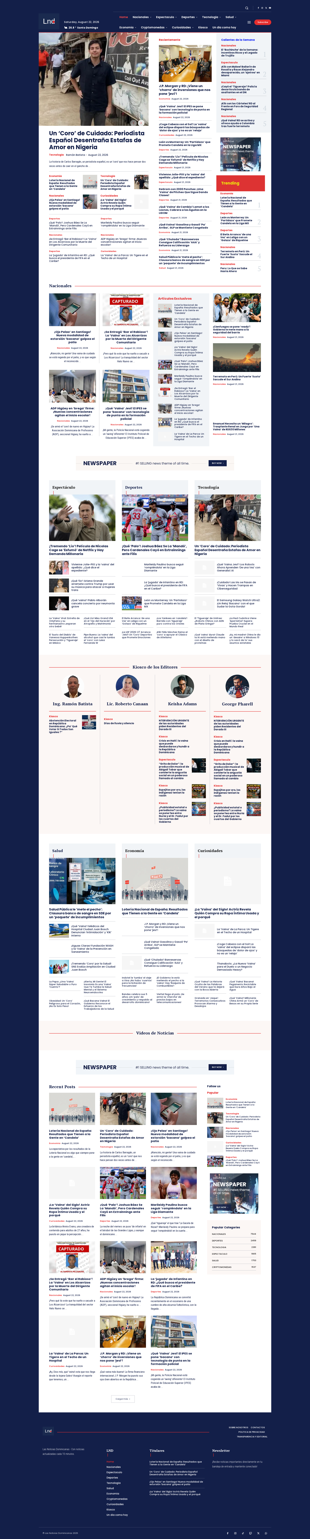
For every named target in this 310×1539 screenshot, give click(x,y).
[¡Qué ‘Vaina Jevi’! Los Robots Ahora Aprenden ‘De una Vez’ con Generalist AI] (204, 568)
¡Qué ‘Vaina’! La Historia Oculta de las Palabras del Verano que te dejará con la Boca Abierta (209, 985)
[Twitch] (251, 1533)
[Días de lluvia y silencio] (144, 722)
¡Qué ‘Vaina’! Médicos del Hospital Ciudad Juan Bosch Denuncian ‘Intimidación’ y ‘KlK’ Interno (91, 930)
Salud (162, 268)
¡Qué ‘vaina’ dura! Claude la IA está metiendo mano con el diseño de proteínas (210, 638)
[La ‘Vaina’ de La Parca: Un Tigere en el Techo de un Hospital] (165, 436)
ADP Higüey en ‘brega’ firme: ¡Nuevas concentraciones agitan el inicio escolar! (124, 241)
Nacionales (56, 196)
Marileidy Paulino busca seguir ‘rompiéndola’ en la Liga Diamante (123, 224)
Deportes (54, 219)
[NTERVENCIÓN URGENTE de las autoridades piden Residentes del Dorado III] (199, 722)
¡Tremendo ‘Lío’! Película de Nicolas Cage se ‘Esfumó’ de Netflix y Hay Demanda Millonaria (183, 160)
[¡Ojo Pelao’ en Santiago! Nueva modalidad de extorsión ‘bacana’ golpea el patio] (90, 202)
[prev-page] (133, 123)
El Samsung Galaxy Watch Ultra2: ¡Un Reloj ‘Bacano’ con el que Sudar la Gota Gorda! (238, 603)
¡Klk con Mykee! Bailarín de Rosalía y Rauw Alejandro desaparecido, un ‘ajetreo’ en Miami (240, 71)
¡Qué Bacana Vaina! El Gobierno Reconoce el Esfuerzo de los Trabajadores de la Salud (99, 1004)
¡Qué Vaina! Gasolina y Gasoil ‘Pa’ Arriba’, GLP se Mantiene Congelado (183, 226)
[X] (266, 8)
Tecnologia (56, 154)
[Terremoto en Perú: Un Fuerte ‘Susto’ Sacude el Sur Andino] (237, 357)
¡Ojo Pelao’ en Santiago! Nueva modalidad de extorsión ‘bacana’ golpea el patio (64, 204)
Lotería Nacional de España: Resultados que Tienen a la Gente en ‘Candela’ (63, 185)
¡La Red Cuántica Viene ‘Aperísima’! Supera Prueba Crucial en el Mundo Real (242, 622)
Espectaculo (166, 167)
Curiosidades (109, 196)
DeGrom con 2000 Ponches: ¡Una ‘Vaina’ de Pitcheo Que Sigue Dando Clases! (183, 192)
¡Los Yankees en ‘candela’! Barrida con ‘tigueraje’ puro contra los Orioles (172, 621)
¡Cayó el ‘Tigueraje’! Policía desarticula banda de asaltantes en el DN (239, 89)
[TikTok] (243, 1533)
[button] (247, 8)
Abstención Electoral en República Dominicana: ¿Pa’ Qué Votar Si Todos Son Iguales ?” (63, 726)
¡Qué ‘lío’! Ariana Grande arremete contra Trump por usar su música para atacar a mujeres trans (93, 585)
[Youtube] (270, 8)
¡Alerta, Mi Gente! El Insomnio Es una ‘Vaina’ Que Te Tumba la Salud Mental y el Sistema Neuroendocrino (97, 987)
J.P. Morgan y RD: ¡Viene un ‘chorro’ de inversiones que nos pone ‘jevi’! (184, 90)
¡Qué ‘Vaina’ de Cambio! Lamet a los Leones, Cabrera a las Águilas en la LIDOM (184, 210)
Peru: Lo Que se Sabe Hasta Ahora (233, 270)
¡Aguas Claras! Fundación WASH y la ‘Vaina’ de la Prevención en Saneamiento (92, 949)
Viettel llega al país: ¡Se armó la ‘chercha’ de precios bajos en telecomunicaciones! (170, 998)
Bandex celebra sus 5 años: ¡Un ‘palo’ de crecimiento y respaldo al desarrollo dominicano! (137, 998)
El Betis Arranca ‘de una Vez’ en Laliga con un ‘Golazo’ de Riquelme (235, 237)
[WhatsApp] (266, 1533)
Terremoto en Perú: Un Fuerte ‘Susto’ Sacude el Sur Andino (236, 254)
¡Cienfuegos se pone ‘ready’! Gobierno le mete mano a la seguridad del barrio (231, 329)
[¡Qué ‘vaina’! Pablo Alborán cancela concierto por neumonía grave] (59, 603)
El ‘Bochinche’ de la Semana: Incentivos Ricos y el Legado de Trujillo (239, 52)
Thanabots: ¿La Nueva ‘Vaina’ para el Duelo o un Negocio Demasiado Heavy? (236, 967)
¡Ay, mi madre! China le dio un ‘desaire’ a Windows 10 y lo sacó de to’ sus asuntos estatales (245, 638)
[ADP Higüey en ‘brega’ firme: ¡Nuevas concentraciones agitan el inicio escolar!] (72, 386)
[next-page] (141, 123)
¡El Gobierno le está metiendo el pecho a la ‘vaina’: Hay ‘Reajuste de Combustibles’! (171, 981)
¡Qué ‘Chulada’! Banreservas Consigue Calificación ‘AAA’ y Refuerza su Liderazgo (179, 242)
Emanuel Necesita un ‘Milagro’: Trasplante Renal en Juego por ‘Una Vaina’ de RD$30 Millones (236, 426)
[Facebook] (258, 8)
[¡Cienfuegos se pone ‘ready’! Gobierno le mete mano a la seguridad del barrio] (237, 307)
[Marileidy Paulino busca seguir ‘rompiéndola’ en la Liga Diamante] (165, 379)
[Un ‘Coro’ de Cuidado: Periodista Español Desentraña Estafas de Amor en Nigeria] (94, 79)
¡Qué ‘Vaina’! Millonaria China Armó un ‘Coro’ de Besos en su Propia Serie (243, 1000)
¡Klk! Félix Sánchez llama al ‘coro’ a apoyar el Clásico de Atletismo (172, 634)
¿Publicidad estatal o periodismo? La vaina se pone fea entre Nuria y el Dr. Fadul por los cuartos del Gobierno (173, 815)
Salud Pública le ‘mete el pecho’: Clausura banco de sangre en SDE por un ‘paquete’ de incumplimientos (184, 260)
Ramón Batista (75, 155)
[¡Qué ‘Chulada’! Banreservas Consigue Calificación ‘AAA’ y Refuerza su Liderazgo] (132, 963)
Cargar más (122, 1399)
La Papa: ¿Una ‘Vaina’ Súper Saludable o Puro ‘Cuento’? (63, 984)
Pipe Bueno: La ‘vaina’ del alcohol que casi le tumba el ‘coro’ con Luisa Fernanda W (99, 638)
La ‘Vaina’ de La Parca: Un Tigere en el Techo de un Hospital (124, 257)
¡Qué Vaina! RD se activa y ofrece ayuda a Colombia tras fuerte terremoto (237, 123)
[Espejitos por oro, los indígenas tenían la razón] (199, 791)
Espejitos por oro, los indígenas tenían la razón (172, 792)
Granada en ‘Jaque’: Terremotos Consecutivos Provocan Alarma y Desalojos (210, 1002)
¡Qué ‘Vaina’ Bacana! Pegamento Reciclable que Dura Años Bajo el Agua (242, 985)
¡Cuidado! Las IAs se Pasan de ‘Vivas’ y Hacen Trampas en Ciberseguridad (236, 585)
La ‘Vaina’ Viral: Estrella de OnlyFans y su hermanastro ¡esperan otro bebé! (64, 622)
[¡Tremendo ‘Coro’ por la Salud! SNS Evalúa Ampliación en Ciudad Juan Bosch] (59, 967)
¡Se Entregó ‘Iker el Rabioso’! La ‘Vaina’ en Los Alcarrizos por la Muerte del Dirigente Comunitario (73, 241)
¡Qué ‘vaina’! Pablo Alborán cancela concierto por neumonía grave (93, 603)
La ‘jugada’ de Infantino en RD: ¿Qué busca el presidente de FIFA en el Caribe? (72, 258)
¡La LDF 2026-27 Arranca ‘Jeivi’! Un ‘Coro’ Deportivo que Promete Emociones (137, 634)
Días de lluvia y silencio (119, 723)
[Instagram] (262, 8)
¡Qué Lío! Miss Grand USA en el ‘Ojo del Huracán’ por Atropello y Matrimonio (99, 621)
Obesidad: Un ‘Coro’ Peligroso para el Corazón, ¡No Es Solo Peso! (65, 1003)
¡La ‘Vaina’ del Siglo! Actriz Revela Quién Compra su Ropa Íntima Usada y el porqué (115, 204)
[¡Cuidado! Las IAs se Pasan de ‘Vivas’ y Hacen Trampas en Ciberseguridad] (204, 585)
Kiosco (53, 716)
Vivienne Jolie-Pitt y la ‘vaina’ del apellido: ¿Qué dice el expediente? (182, 176)
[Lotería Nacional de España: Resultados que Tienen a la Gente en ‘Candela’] (90, 182)
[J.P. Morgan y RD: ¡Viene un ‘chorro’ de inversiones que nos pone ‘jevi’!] (185, 63)
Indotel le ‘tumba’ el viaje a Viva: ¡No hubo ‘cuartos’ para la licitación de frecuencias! (137, 981)
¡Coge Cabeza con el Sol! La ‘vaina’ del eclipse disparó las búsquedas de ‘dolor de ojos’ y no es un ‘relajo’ (184, 127)
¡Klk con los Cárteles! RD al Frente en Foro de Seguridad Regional (239, 106)
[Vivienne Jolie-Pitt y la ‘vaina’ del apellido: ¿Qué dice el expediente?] (59, 568)
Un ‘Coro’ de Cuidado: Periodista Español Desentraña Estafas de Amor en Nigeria (97, 140)
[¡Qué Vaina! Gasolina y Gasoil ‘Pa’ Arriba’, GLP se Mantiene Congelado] (132, 945)
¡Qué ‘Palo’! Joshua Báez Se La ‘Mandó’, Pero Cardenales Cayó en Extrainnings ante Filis (71, 225)
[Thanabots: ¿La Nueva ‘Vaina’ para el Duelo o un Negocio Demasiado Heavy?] (204, 967)
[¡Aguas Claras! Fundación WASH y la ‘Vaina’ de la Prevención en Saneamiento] (59, 949)
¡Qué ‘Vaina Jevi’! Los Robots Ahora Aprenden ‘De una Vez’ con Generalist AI (238, 567)
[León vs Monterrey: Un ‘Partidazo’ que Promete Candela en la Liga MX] (132, 603)
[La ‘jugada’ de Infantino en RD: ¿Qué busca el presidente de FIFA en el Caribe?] (165, 422)
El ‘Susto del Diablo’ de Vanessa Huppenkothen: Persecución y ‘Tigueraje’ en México (63, 638)
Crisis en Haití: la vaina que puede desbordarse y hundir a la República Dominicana (174, 746)
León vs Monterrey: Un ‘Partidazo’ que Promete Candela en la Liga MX (184, 143)
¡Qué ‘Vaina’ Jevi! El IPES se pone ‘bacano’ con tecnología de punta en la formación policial (184, 109)
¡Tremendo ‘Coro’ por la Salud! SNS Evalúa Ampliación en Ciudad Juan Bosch (93, 967)
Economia (55, 176)
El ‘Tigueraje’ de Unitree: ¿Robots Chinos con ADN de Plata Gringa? (209, 621)
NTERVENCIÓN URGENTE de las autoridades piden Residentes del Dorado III (174, 725)
